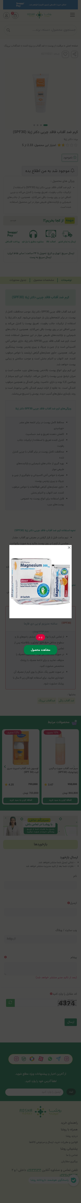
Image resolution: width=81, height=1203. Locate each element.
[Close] (69, 547)
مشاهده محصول (40, 649)
